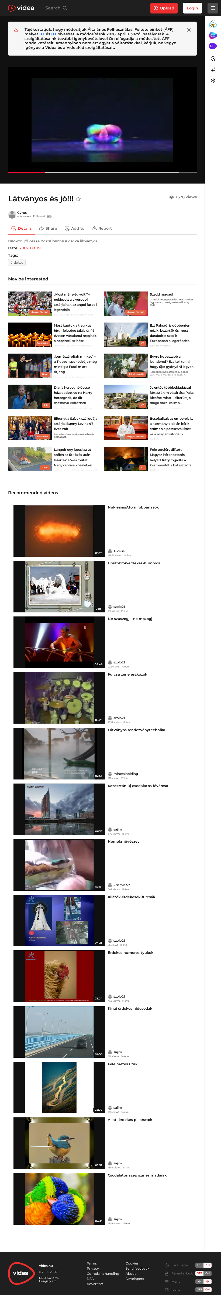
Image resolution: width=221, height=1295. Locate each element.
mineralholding (125, 774)
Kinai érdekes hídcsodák (130, 1008)
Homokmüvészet (123, 841)
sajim (117, 829)
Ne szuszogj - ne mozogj (130, 618)
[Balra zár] (199, 1281)
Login (192, 8)
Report (105, 228)
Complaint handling (103, 1274)
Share (51, 228)
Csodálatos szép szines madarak (137, 1175)
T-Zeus (119, 551)
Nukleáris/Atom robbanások (133, 507)
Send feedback (137, 1268)
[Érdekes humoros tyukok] (59, 976)
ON (207, 1273)
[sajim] (110, 829)
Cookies (132, 1263)
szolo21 (119, 607)
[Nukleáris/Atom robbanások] (59, 531)
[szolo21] (110, 607)
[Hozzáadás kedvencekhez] (78, 199)
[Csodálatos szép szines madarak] (59, 1199)
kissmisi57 (121, 885)
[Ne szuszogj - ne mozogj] (59, 642)
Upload (167, 8)
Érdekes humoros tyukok (130, 952)
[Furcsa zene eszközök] (59, 698)
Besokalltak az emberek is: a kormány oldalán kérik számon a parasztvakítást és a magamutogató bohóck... (171, 428)
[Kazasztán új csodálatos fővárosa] (59, 809)
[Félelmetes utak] (59, 1087)
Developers (135, 1279)
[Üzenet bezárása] (189, 30)
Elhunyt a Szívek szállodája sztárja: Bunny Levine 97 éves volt (75, 423)
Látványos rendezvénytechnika (136, 730)
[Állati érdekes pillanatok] (59, 1143)
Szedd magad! (161, 294)
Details (25, 228)
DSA (90, 1279)
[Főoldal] (21, 8)
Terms (92, 1263)
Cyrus (22, 213)
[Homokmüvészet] (59, 865)
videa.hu (46, 1266)
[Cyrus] (12, 215)
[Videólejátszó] (102, 119)
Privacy (93, 1268)
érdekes (17, 262)
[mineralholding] (110, 774)
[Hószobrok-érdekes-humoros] (59, 586)
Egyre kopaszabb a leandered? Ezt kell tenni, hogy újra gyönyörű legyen (172, 361)
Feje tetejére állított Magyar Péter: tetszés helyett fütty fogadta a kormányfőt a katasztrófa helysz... (170, 460)
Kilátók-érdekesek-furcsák (131, 897)
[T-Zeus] (110, 551)
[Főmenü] (213, 8)
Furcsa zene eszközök (127, 674)
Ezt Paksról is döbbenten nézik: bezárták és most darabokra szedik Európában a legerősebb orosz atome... (170, 335)
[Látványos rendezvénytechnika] (59, 753)
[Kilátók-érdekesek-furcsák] (59, 920)
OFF (199, 1289)
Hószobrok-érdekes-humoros (134, 563)
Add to (77, 228)
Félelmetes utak (122, 1064)
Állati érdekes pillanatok (130, 1119)
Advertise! (95, 1284)
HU (199, 1265)
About (131, 1274)
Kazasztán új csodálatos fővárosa (138, 786)
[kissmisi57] (110, 885)
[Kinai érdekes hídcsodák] (59, 1032)
